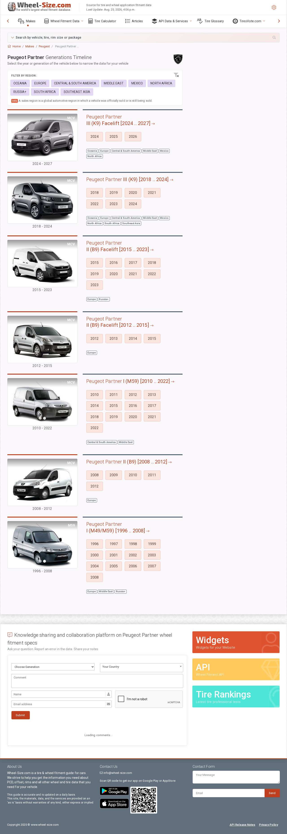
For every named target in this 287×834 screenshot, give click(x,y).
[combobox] (141, 667)
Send (272, 793)
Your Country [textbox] (110, 666)
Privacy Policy (268, 824)
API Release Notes (242, 824)
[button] (143, 37)
